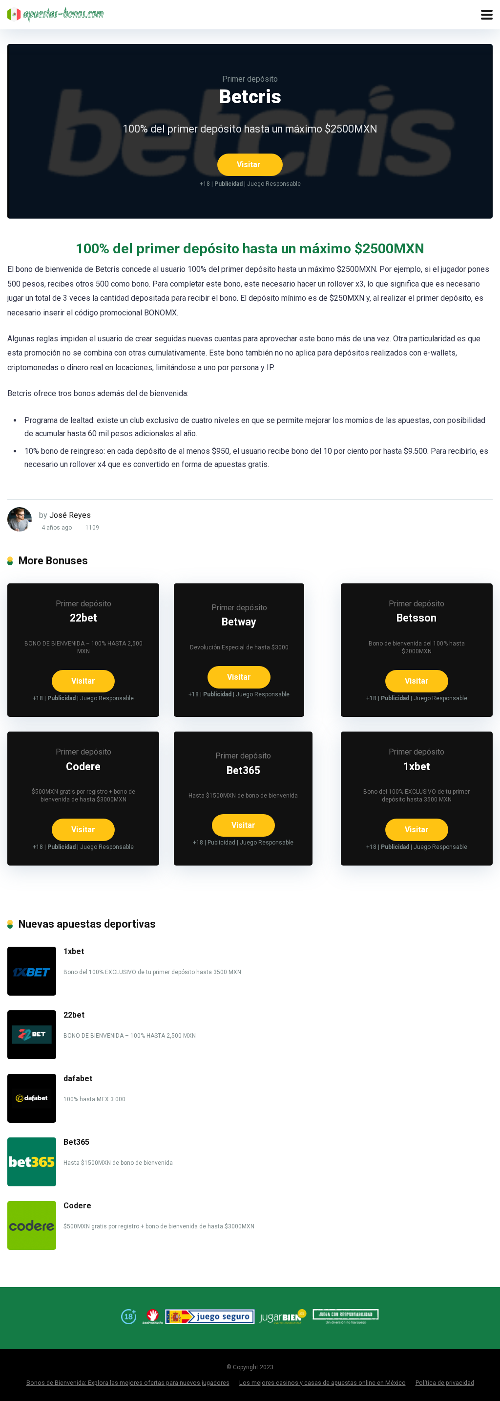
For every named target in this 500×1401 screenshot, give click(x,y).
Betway (239, 622)
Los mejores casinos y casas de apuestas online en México (322, 1382)
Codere (83, 766)
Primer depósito (250, 79)
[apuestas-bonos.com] (56, 13)
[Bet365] (31, 1183)
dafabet (77, 1078)
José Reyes (70, 515)
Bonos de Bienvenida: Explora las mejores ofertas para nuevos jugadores (127, 1382)
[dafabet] (31, 1120)
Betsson (416, 618)
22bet (83, 618)
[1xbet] (31, 993)
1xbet (416, 766)
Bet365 (243, 770)
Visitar (249, 164)
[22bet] (31, 1056)
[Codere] (31, 1247)
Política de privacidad (445, 1382)
